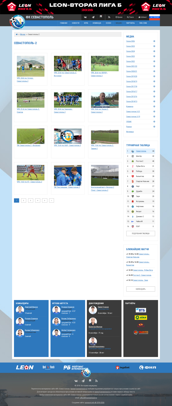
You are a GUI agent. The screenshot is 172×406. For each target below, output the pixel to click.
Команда (129, 106)
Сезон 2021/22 (131, 66)
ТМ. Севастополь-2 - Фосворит (28, 145)
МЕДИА (119, 23)
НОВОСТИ (75, 23)
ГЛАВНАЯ (63, 23)
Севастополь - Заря (140, 280)
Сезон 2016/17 (131, 91)
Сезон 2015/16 (131, 96)
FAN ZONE (143, 23)
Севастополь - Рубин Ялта (143, 270)
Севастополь (141, 151)
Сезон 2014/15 (131, 101)
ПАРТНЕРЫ (130, 23)
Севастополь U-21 (133, 111)
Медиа (22, 34)
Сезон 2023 (130, 56)
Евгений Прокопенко (96, 346)
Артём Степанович (68, 330)
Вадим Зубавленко (32, 330)
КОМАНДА (97, 23)
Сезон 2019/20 (131, 76)
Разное (129, 127)
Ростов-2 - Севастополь (142, 275)
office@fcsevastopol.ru (88, 398)
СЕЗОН (108, 23)
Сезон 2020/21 (131, 71)
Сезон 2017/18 (131, 86)
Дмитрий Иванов (31, 307)
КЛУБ (86, 23)
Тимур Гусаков (103, 307)
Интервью (130, 132)
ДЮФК (128, 121)
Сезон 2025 (130, 46)
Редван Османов (31, 318)
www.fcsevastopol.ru (79, 389)
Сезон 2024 (130, 51)
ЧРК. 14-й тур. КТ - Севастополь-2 (29, 182)
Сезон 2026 (130, 41)
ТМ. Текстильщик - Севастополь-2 (67, 187)
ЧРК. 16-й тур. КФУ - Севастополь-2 (67, 145)
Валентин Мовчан (95, 327)
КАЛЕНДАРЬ (141, 289)
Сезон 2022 (130, 61)
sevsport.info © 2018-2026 (94, 402)
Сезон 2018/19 (131, 81)
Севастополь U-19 (133, 116)
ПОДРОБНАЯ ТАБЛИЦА (140, 233)
